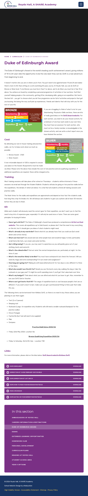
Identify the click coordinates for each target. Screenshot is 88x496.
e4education (27, 486)
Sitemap (43, 490)
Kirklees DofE (64, 355)
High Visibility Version (12, 490)
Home (6, 56)
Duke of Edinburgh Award (36, 56)
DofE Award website (71, 116)
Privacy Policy (53, 490)
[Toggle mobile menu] (81, 4)
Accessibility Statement (30, 490)
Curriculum (17, 56)
